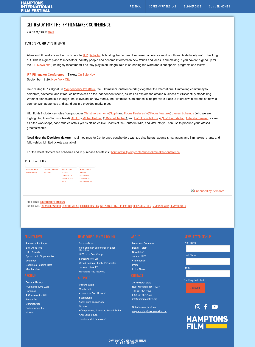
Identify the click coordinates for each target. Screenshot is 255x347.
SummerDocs (33, 303)
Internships (140, 260)
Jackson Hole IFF (88, 267)
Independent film (142, 206)
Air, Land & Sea (88, 314)
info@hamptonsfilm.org (144, 299)
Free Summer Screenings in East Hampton (97, 249)
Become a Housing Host (39, 264)
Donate (83, 306)
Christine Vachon (95, 113)
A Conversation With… (38, 295)
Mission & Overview (143, 243)
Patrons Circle (86, 284)
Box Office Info (34, 247)
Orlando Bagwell (197, 118)
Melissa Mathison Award (93, 319)
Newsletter (138, 252)
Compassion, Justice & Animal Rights (101, 310)
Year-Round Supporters (91, 302)
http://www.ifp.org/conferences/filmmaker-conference (145, 152)
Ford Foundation (89, 206)
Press (135, 264)
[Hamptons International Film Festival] (37, 12)
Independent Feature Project (116, 206)
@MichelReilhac (115, 118)
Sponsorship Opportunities (40, 256)
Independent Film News (52, 202)
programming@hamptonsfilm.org (149, 311)
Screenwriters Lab (35, 308)
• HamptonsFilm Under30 (92, 293)
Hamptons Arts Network (92, 271)
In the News (138, 269)
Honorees (31, 291)
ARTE (75, 118)
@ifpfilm (95, 55)
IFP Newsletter (41, 65)
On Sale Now (87, 74)
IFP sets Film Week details (32, 171)
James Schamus (183, 113)
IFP (85, 55)
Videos (29, 312)
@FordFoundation (172, 118)
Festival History (34, 282)
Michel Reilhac (92, 118)
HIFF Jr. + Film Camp (90, 254)
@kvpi (112, 113)
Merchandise (33, 269)
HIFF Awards (33, 252)
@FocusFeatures (158, 113)
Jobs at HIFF (139, 256)
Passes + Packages (37, 243)
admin (51, 32)
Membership (85, 289)
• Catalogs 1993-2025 (37, 286)
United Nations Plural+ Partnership (97, 263)
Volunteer (31, 260)
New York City (60, 79)
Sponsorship (85, 297)
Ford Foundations (146, 118)
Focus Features (134, 113)
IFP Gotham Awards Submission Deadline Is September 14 (86, 175)
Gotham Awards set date (51, 171)
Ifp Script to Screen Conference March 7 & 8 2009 (67, 175)
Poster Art (31, 299)
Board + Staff (139, 247)
